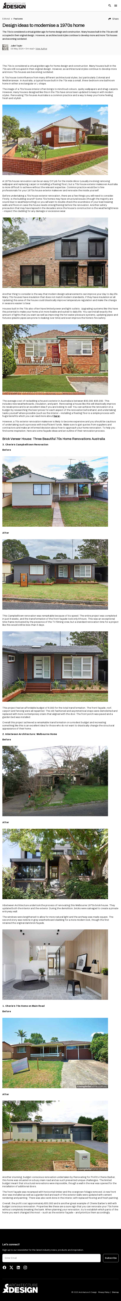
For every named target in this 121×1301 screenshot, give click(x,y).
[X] (11, 1267)
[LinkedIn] (18, 1267)
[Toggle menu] (116, 6)
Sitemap (115, 1292)
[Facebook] (4, 1267)
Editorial (6, 19)
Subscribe (111, 1258)
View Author (41, 49)
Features (18, 19)
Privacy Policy (103, 1292)
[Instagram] (25, 1267)
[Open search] (110, 6)
